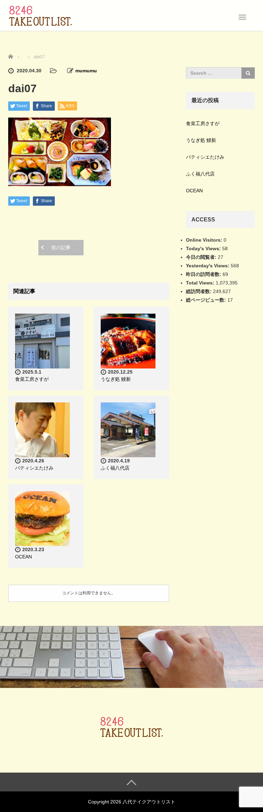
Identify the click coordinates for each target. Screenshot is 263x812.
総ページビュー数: (206, 300)
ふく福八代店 (115, 468)
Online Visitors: (205, 240)
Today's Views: (204, 248)
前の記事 (61, 247)
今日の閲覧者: (202, 257)
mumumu (86, 70)
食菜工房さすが (32, 379)
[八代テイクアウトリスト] (40, 15)
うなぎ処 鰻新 (116, 379)
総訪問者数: (199, 291)
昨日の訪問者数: (204, 274)
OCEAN (23, 556)
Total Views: (201, 283)
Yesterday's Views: (208, 265)
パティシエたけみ (34, 468)
